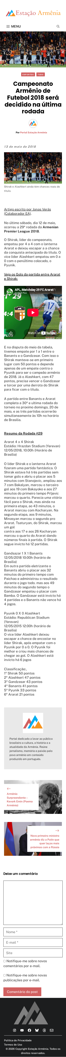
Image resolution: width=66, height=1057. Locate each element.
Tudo (40, 74)
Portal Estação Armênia (33, 132)
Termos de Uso (13, 1044)
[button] (58, 26)
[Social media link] (14, 1030)
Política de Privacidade (18, 1040)
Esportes (28, 74)
